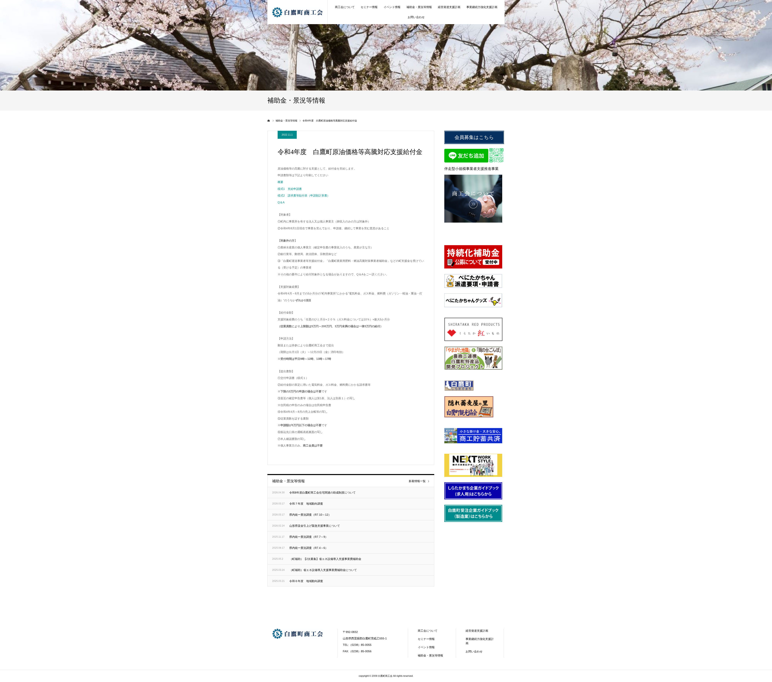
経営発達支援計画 (449, 7)
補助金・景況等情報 (419, 7)
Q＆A (281, 202)
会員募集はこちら (474, 137)
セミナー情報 (369, 7)
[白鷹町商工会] (297, 12)
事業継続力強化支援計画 (481, 7)
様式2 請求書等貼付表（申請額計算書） (304, 195)
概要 (280, 182)
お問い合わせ (416, 17)
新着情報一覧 (417, 481)
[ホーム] (268, 120)
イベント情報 (392, 7)
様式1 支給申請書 (290, 188)
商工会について (345, 7)
